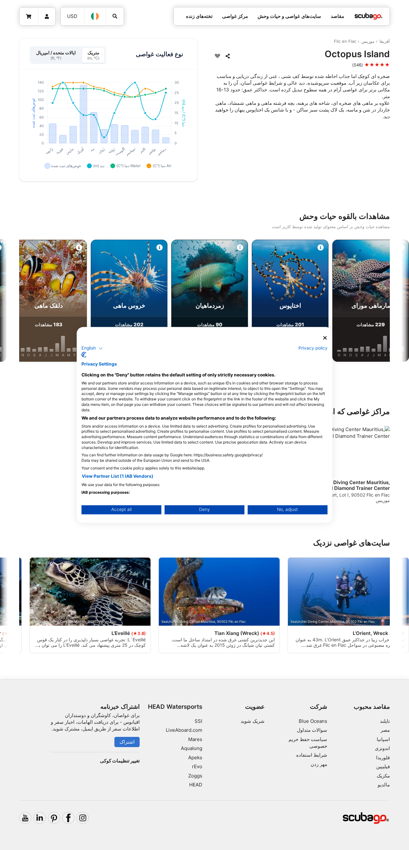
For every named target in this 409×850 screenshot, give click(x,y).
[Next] (21, 302)
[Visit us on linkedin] (40, 818)
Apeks (195, 757)
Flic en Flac (345, 41)
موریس (367, 41)
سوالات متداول (312, 730)
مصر (385, 730)
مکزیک (383, 776)
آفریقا (385, 41)
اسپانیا (383, 739)
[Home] (368, 16)
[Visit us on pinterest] (54, 818)
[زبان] (95, 16)
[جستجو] (115, 16)
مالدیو (384, 785)
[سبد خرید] (28, 17)
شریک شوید (253, 721)
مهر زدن (319, 764)
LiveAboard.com (184, 730)
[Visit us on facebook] (68, 818)
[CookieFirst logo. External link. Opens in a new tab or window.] (83, 355)
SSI (198, 721)
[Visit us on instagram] (83, 818)
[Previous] (387, 302)
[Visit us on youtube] (25, 818)
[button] (92, 348)
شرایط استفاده (311, 755)
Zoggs (195, 776)
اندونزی (382, 748)
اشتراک (127, 742)
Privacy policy (313, 348)
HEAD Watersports (175, 706)
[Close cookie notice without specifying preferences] (325, 338)
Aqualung (191, 748)
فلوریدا (383, 757)
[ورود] (47, 17)
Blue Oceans (313, 721)
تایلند (385, 721)
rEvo (197, 766)
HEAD (195, 785)
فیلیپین (383, 766)
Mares (195, 739)
